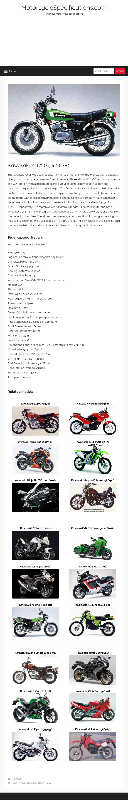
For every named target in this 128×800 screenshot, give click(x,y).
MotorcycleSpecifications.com (64, 7)
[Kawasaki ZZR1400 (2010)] (35, 571)
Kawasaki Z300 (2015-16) (35, 691)
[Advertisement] (64, 43)
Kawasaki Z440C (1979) (35, 403)
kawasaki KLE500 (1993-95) (35, 729)
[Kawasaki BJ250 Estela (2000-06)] (35, 657)
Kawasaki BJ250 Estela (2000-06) (35, 652)
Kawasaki (17, 778)
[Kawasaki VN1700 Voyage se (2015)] (92, 532)
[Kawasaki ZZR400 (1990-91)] (92, 695)
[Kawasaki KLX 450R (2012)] (92, 446)
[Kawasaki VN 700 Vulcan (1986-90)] (92, 485)
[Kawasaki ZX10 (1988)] (92, 571)
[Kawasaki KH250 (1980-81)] (35, 609)
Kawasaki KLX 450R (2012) (92, 441)
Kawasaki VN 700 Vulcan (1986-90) (92, 480)
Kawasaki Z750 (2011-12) (35, 528)
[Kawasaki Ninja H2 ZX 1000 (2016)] (35, 485)
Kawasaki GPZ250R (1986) (93, 403)
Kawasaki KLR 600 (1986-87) (92, 729)
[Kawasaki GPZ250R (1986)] (92, 408)
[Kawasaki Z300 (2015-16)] (35, 695)
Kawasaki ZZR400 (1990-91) (93, 691)
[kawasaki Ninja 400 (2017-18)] (35, 446)
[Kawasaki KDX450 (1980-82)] (92, 609)
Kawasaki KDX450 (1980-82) (92, 604)
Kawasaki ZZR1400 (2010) (35, 566)
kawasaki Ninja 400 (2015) (93, 652)
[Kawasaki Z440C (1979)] (35, 408)
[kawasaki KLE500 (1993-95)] (35, 734)
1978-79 (17, 782)
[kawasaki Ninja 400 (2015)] (92, 657)
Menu (12, 71)
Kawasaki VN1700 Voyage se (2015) (92, 528)
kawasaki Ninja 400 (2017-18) (35, 441)
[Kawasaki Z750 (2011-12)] (35, 532)
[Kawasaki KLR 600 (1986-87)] (92, 734)
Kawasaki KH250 (42, 782)
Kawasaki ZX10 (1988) (92, 566)
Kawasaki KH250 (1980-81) (35, 604)
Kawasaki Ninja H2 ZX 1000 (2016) (35, 480)
